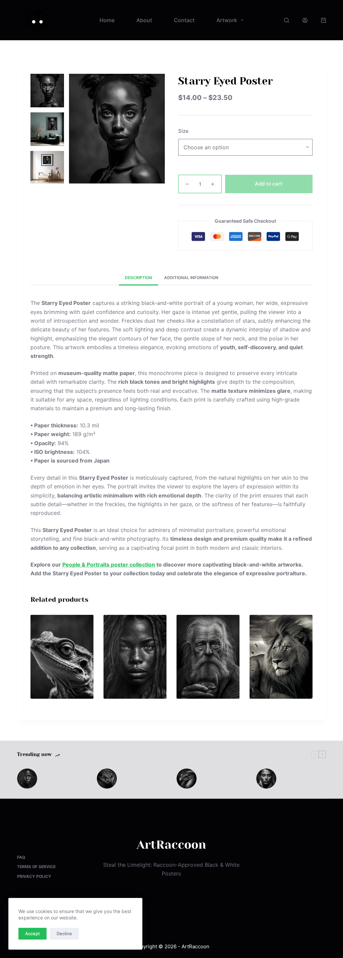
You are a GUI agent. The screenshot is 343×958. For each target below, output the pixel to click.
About (144, 20)
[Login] (304, 20)
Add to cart (268, 183)
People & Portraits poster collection (108, 564)
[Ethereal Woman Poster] (135, 657)
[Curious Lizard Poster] (61, 657)
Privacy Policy (34, 876)
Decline (64, 933)
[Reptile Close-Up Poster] (107, 778)
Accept (32, 933)
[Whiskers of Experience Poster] (208, 657)
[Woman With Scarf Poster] (266, 778)
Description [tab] (138, 277)
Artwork (226, 20)
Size (183, 131)
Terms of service (36, 866)
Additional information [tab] (191, 277)
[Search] (286, 20)
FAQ (21, 857)
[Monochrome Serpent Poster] (187, 778)
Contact (184, 20)
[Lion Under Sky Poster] (281, 657)
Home (107, 20)
